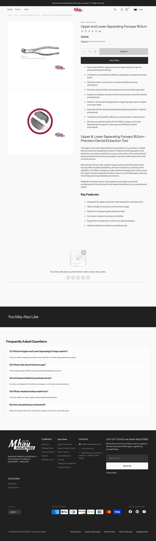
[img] (89, 31)
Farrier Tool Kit (63, 452)
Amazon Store (13, 487)
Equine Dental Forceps (66, 448)
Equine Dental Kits (65, 444)
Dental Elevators (64, 456)
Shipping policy (142, 532)
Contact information (92, 532)
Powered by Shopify (38, 532)
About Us (45, 444)
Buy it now (114, 60)
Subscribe (127, 466)
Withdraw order (48, 459)
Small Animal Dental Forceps (30, 15)
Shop (16, 15)
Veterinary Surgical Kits (67, 463)
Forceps (61, 459)
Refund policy (109, 532)
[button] (115, 9)
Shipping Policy (47, 448)
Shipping (84, 41)
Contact (45, 456)
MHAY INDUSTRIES (22, 532)
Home (10, 15)
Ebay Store (12, 484)
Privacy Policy (111, 472)
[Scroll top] (153, 538)
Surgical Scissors (64, 467)
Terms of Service (48, 452)
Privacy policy (75, 532)
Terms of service (125, 532)
